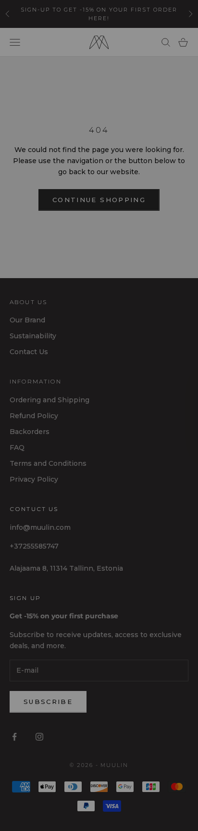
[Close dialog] (187, 359)
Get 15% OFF (52, 453)
